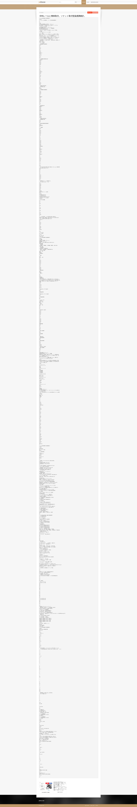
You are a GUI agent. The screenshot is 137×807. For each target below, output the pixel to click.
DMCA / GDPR (92, 805)
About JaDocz (87, 805)
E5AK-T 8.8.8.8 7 (60, 792)
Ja (42, 2)
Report (90, 12)
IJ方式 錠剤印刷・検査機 (45, 792)
